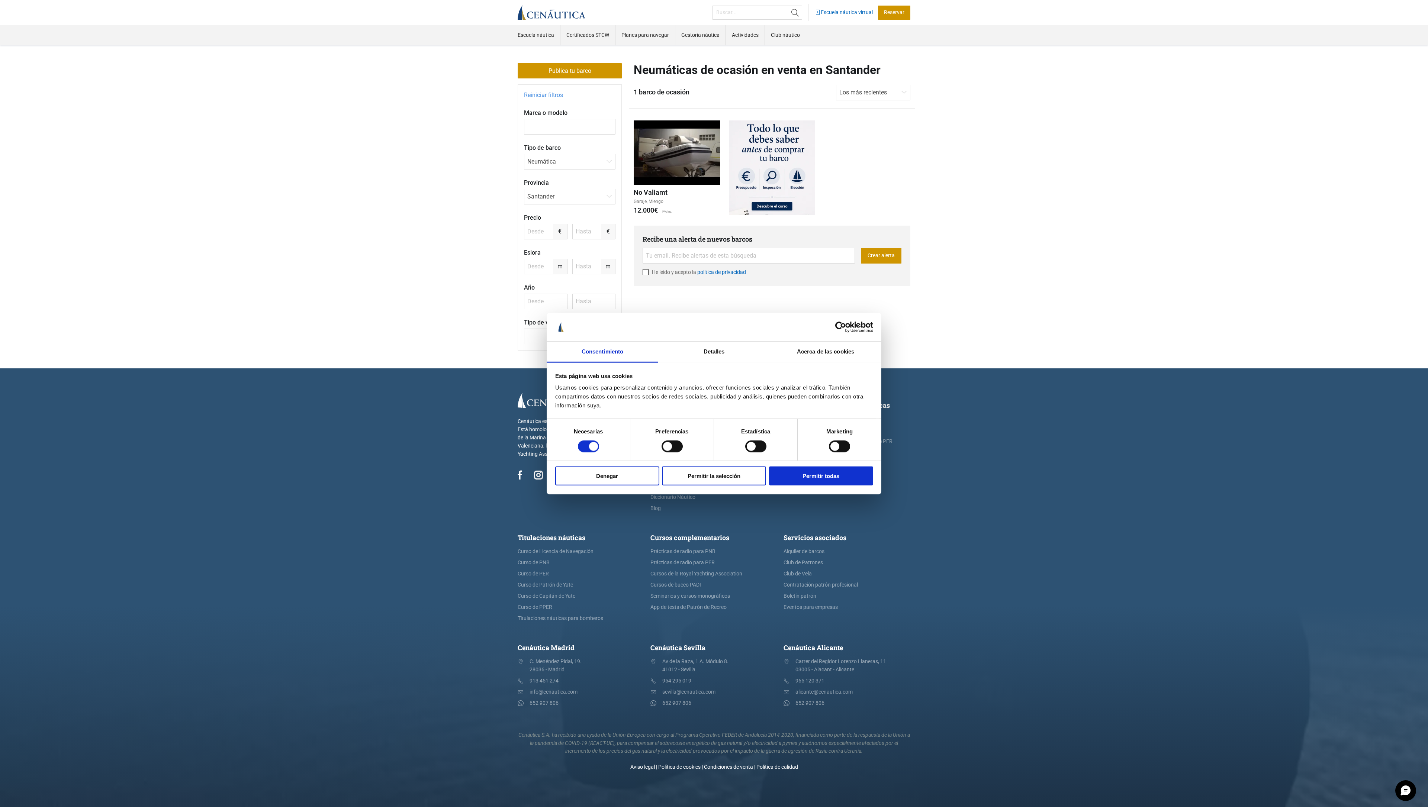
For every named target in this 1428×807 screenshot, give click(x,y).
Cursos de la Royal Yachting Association (696, 574)
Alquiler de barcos (804, 551)
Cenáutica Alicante (813, 647)
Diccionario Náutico (672, 497)
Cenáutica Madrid (546, 647)
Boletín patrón (800, 596)
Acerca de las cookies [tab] (825, 351)
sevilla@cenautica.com (688, 692)
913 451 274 (544, 681)
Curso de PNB (534, 562)
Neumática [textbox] (541, 161)
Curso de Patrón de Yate (545, 585)
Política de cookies (679, 767)
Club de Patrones (803, 562)
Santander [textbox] (540, 196)
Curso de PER (533, 574)
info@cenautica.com (554, 692)
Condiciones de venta (728, 767)
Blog (655, 508)
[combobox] (569, 162)
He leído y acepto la (698, 272)
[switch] (672, 446)
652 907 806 (544, 703)
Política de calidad (777, 767)
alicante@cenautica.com (824, 692)
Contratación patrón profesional (821, 585)
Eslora (532, 252)
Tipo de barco (542, 147)
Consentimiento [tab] (602, 351)
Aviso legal (642, 767)
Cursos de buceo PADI (675, 585)
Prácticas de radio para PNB (682, 551)
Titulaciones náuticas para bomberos (560, 618)
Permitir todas (821, 476)
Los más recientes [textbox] (863, 92)
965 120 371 (809, 681)
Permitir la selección (714, 476)
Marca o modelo (545, 112)
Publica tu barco (570, 70)
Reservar (894, 12)
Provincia (536, 182)
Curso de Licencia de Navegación (556, 551)
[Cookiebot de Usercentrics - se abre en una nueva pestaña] (840, 327)
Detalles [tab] (714, 351)
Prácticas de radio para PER (682, 562)
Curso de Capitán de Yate (546, 596)
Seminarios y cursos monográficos (690, 596)
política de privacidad (721, 272)
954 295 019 (676, 681)
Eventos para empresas (811, 607)
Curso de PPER (535, 607)
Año (529, 287)
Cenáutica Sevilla (677, 647)
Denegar (607, 476)
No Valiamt (651, 192)
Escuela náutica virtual (846, 12)
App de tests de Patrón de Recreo (688, 607)
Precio (532, 217)
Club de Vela (798, 574)
